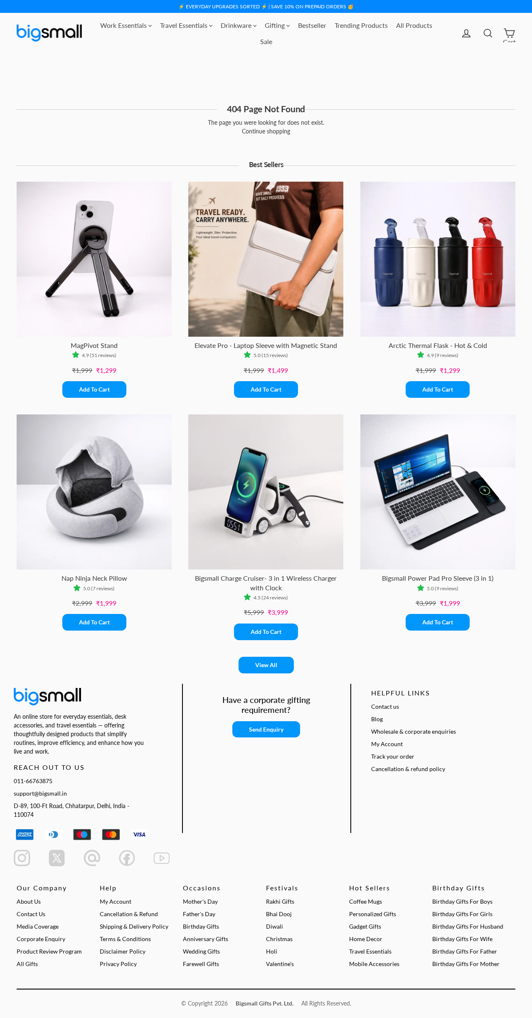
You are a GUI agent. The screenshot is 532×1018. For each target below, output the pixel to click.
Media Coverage (38, 926)
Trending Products (361, 25)
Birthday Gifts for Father (464, 951)
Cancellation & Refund (129, 913)
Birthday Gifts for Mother (466, 963)
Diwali (274, 926)
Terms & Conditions (125, 938)
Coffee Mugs (365, 901)
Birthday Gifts (201, 926)
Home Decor (365, 938)
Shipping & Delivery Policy (134, 926)
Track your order (392, 756)
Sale (266, 41)
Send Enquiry (266, 729)
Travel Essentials (184, 25)
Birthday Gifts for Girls (462, 913)
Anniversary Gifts (205, 938)
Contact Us (31, 913)
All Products (414, 25)
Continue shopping (266, 131)
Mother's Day (200, 901)
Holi (271, 951)
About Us (29, 901)
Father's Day (199, 913)
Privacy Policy (118, 963)
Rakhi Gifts (280, 901)
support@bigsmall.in (40, 793)
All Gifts (27, 963)
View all (266, 664)
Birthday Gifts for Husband (467, 926)
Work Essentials (124, 25)
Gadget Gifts (365, 926)
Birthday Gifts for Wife (462, 938)
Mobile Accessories (374, 963)
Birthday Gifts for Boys (462, 901)
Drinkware (237, 25)
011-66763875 (33, 780)
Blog (377, 718)
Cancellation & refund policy (408, 768)
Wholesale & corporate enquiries (413, 731)
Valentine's (280, 963)
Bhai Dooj (279, 913)
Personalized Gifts (372, 913)
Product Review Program (49, 951)
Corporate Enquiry (41, 938)
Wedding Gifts (201, 951)
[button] (77, 355)
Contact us (385, 706)
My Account (387, 743)
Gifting (275, 25)
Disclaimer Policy (122, 951)
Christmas (279, 938)
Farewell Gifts (201, 963)
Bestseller (312, 25)
